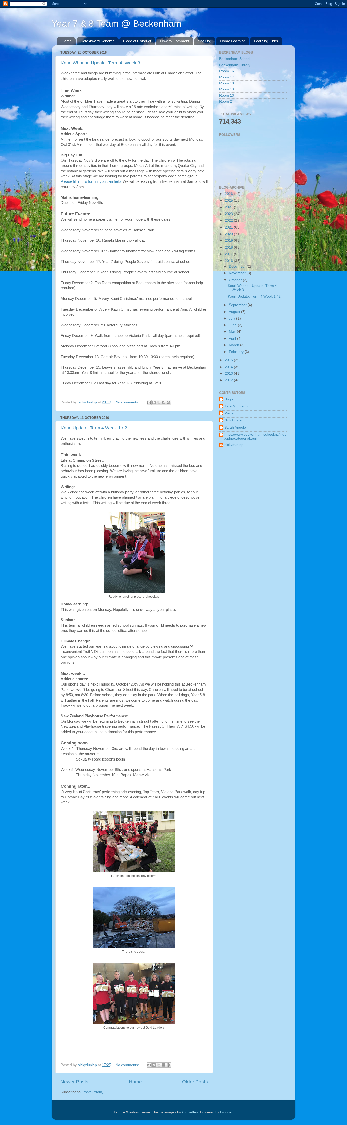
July (232, 318)
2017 (229, 254)
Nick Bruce (233, 420)
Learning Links (266, 41)
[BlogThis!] (153, 402)
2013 (229, 373)
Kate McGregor (236, 406)
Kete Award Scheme (98, 41)
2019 (229, 240)
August (235, 312)
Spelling (204, 41)
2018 (229, 247)
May (233, 331)
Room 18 (226, 83)
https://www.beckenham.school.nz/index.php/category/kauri (255, 436)
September (238, 305)
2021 (229, 227)
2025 (229, 200)
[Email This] (149, 402)
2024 (229, 207)
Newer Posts (74, 1081)
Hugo (228, 399)
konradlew (190, 1112)
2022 (229, 220)
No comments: (128, 402)
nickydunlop (233, 445)
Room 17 (226, 77)
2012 (229, 380)
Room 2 (225, 101)
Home (66, 41)
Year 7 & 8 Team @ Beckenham (116, 23)
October (236, 280)
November (238, 273)
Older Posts (195, 1081)
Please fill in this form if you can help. (91, 181)
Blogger (226, 1112)
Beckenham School (234, 59)
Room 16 (226, 71)
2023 (229, 214)
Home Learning (232, 41)
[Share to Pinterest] (168, 402)
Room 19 (226, 89)
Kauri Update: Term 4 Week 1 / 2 (94, 427)
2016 (229, 261)
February (237, 352)
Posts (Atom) (93, 1092)
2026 (229, 194)
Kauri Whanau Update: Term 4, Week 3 (100, 62)
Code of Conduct (137, 41)
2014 (229, 367)
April (233, 338)
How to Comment (174, 41)
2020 (229, 234)
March (234, 345)
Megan (229, 413)
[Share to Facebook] (163, 402)
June (233, 325)
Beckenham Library (234, 65)
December (238, 266)
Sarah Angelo (235, 427)
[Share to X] (158, 402)
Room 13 (226, 95)
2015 (229, 360)
